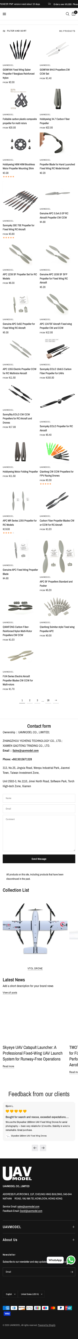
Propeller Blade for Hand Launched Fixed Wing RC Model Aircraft (57, 166)
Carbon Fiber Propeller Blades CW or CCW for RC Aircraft (57, 523)
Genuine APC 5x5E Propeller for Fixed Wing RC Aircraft (19, 326)
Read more (8, 1066)
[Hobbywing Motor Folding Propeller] (20, 451)
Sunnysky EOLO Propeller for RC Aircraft (56, 428)
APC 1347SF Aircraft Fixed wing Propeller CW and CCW (56, 326)
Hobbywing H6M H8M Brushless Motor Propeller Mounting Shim (19, 166)
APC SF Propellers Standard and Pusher (56, 584)
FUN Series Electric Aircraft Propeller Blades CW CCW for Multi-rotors (18, 680)
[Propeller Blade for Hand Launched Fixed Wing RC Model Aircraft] (57, 144)
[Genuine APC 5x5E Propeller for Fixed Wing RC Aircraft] (20, 304)
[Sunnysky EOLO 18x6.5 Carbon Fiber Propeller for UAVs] (57, 349)
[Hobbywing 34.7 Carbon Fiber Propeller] (57, 99)
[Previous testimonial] (35, 1148)
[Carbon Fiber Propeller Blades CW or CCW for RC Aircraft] (57, 501)
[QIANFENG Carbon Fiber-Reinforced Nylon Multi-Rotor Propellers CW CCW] (20, 607)
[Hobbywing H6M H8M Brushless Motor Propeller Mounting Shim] (20, 144)
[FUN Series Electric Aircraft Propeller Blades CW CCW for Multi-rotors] (20, 656)
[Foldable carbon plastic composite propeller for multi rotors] (20, 99)
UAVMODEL (8, 65)
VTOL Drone (35, 968)
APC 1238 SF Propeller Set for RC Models (20, 276)
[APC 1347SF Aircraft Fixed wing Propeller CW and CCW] (57, 304)
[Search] (68, 14)
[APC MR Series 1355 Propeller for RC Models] (20, 501)
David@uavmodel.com (31, 1211)
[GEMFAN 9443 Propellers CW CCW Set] (57, 50)
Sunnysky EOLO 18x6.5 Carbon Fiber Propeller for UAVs (55, 371)
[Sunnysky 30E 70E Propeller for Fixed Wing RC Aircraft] (20, 199)
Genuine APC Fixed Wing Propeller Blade (20, 572)
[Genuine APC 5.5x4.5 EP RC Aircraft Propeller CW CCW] (57, 193)
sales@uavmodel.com (28, 1206)
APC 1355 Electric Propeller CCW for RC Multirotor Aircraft (19, 371)
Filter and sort (16, 30)
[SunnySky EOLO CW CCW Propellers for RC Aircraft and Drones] (20, 394)
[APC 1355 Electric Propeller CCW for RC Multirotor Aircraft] (20, 349)
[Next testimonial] (43, 1148)
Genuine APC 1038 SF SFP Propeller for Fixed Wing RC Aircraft (54, 278)
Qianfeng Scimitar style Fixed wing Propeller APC (57, 629)
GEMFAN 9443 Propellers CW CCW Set (55, 72)
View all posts (10, 992)
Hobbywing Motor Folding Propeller (20, 471)
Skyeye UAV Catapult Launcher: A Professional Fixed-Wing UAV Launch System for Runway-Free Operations (33, 1053)
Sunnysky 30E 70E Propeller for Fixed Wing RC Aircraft (18, 227)
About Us (10, 1239)
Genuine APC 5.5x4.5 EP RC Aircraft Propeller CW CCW (54, 215)
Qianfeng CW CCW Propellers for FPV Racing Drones (56, 474)
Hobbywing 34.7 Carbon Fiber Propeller (55, 121)
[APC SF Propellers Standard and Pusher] (57, 555)
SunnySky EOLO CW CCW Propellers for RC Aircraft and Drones (17, 418)
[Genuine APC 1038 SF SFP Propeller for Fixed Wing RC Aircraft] (57, 254)
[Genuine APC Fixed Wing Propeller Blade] (20, 550)
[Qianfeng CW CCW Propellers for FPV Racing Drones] (57, 451)
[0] (73, 14)
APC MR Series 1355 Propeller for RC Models (20, 523)
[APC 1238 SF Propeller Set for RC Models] (20, 254)
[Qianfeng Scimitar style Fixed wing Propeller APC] (57, 607)
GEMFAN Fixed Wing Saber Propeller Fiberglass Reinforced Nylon (18, 74)
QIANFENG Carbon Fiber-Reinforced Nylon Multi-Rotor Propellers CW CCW (17, 631)
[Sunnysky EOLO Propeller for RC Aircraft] (57, 400)
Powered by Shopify (46, 1325)
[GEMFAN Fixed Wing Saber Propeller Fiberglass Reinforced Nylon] (20, 50)
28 (48, 700)
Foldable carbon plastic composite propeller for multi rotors (20, 121)
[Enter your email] (71, 1272)
